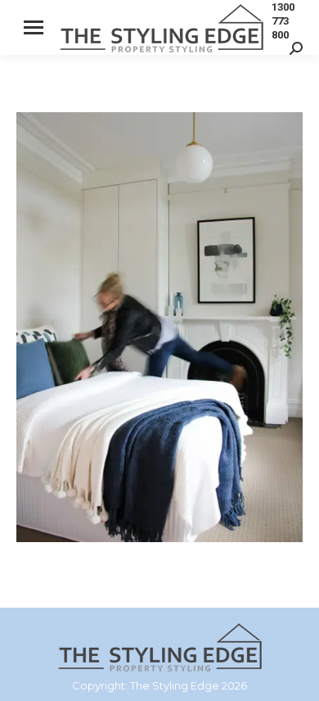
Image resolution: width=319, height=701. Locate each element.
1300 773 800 (283, 21)
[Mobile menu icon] (33, 27)
